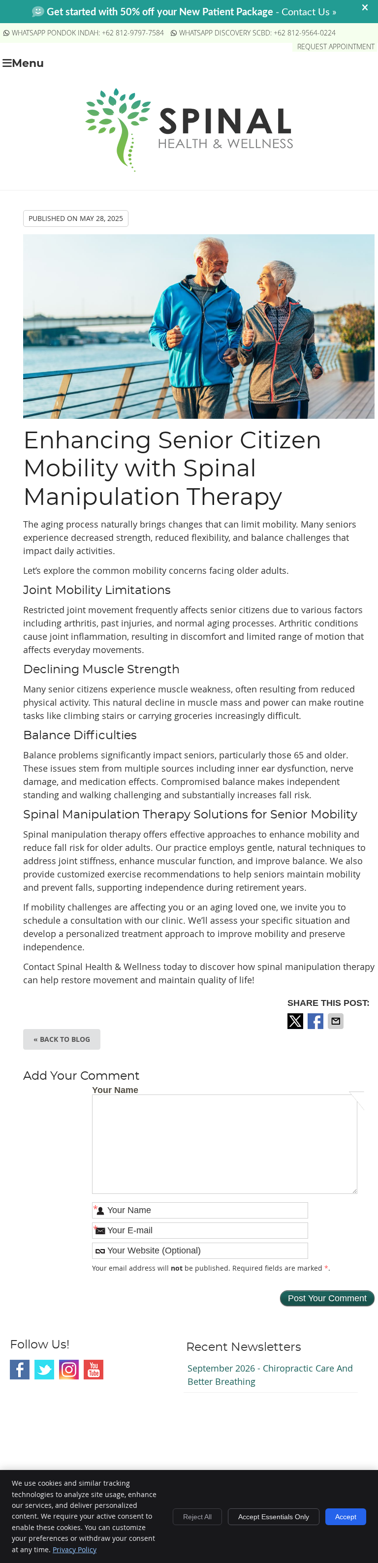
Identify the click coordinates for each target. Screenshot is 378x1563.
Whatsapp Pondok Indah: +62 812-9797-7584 (88, 32)
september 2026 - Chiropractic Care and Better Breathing (270, 1374)
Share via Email (337, 1021)
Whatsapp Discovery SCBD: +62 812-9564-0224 (257, 32)
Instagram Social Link (69, 1369)
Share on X (296, 1021)
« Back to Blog (61, 1039)
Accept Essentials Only (273, 1517)
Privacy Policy (74, 1549)
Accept (345, 1517)
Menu (28, 64)
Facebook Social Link (20, 1369)
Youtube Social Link (93, 1369)
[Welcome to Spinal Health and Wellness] (189, 168)
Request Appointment (336, 46)
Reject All (197, 1517)
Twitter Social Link (44, 1369)
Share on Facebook (316, 1021)
